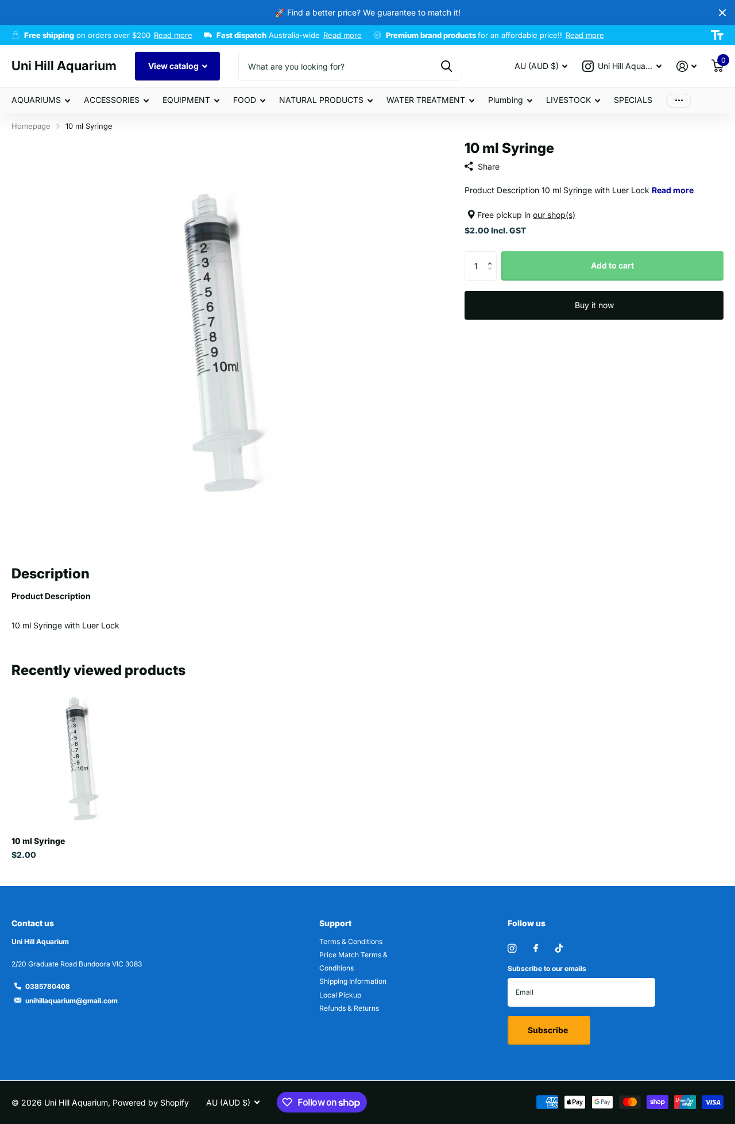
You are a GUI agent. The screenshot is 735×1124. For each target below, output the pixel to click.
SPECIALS (633, 100)
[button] (492, 255)
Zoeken (446, 66)
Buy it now (594, 305)
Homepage (31, 126)
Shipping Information (352, 981)
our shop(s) (554, 215)
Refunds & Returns (349, 1008)
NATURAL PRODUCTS (321, 100)
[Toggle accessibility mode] (717, 35)
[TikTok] (559, 948)
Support (335, 923)
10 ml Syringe (38, 841)
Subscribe (549, 1030)
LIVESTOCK (568, 100)
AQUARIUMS (36, 100)
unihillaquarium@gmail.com (71, 1000)
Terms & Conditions (350, 941)
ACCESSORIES (112, 100)
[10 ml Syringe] (78, 759)
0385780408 (47, 986)
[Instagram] (512, 948)
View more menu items (678, 100)
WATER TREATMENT (425, 100)
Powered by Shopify (151, 1102)
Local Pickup (340, 995)
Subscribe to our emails (547, 968)
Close (722, 12)
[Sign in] (686, 66)
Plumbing (505, 100)
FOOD (244, 100)
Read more (173, 35)
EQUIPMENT (186, 100)
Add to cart (612, 265)
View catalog (174, 66)
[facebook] (535, 949)
